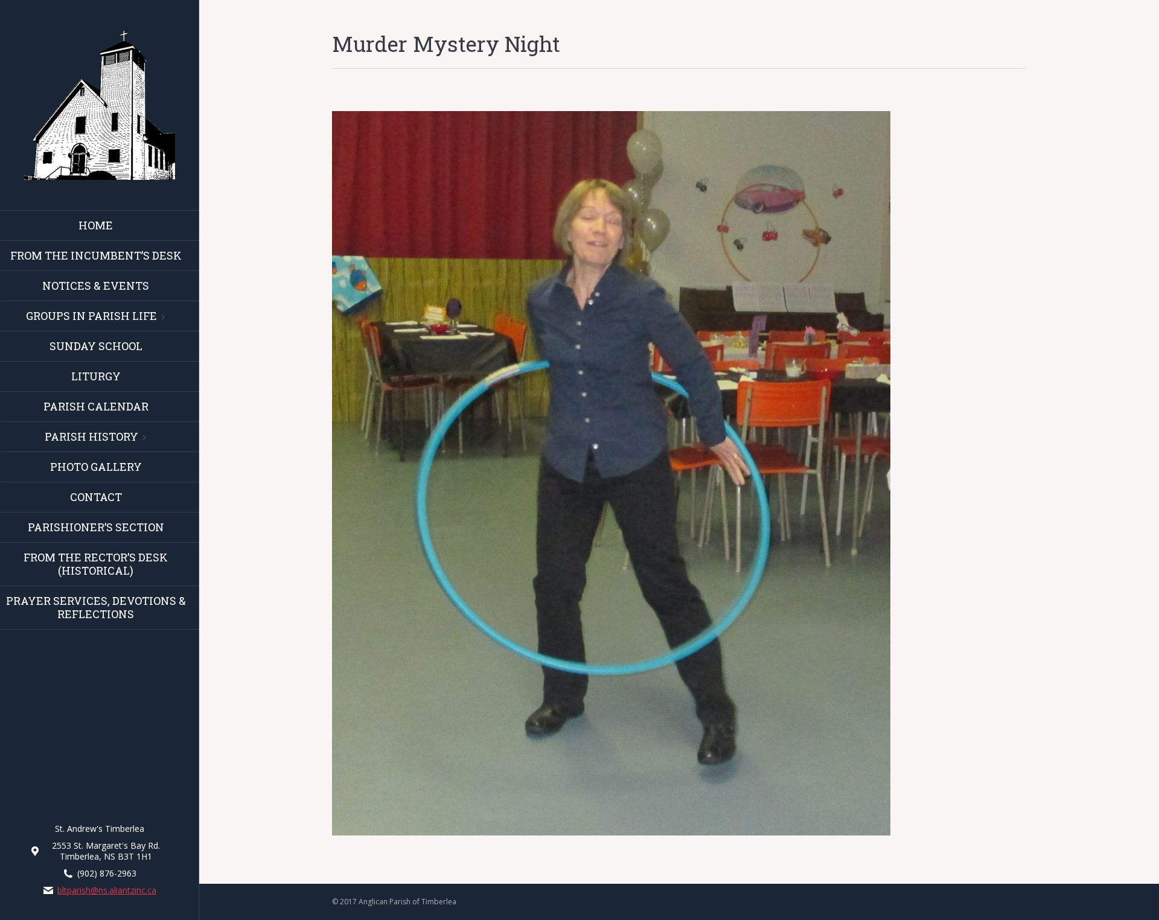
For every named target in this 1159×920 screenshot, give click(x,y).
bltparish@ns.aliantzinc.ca (106, 890)
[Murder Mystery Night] (679, 473)
